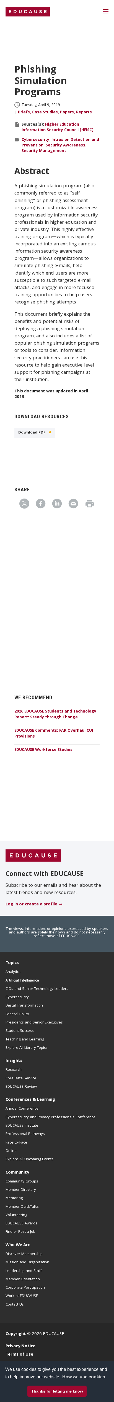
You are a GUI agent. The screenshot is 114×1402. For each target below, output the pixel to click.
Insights (14, 1061)
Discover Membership (24, 1254)
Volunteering (16, 1215)
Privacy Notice (20, 1346)
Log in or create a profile (31, 904)
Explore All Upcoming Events (29, 1159)
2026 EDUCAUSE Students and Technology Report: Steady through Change (55, 714)
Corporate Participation (25, 1288)
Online (11, 1151)
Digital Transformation (24, 1006)
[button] (36, 1389)
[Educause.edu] (33, 855)
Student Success (20, 1031)
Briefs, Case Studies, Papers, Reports (55, 112)
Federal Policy (17, 1014)
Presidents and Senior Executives (34, 1023)
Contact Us (15, 1305)
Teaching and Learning (25, 1040)
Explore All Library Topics (27, 1048)
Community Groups (22, 1182)
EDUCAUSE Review (21, 1087)
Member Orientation (23, 1279)
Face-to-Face (16, 1143)
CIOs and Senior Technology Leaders (37, 989)
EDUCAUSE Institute (22, 1126)
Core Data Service (21, 1078)
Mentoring (14, 1198)
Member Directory (21, 1190)
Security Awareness (65, 145)
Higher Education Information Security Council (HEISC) (58, 127)
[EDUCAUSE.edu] (28, 12)
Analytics (13, 972)
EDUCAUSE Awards (21, 1224)
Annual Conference (22, 1109)
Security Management (44, 151)
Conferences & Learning (30, 1100)
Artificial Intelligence (22, 981)
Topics (12, 963)
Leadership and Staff (24, 1271)
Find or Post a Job (20, 1232)
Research (14, 1070)
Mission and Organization (27, 1262)
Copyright (16, 1334)
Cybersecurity (35, 140)
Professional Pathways (25, 1134)
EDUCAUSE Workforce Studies (43, 750)
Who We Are (18, 1245)
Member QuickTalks (22, 1207)
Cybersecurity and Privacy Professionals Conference (50, 1117)
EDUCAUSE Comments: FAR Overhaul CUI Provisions (53, 734)
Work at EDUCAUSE (22, 1296)
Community (17, 1172)
